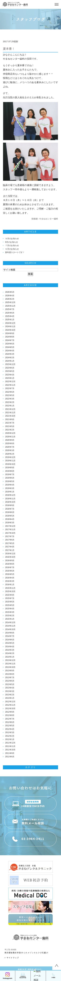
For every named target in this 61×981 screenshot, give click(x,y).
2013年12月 (10, 660)
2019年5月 (9, 481)
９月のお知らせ (12, 238)
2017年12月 (10, 526)
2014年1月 (9, 657)
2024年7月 (9, 340)
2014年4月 (9, 646)
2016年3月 (9, 581)
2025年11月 (10, 306)
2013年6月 (9, 681)
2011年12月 (10, 743)
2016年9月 (9, 560)
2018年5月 (9, 516)
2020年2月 (9, 454)
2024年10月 (10, 330)
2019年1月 (9, 492)
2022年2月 (9, 402)
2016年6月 (9, 571)
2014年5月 (9, 643)
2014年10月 (10, 629)
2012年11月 (10, 705)
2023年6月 (9, 368)
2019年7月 (9, 474)
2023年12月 (10, 364)
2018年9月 (9, 505)
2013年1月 (9, 698)
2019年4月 (9, 485)
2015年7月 (9, 598)
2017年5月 (9, 543)
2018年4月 (9, 519)
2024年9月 (9, 333)
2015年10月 (10, 591)
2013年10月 (10, 667)
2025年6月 (9, 313)
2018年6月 (9, 512)
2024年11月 (10, 326)
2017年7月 (9, 536)
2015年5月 (9, 605)
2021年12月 (10, 409)
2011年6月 (9, 756)
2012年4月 (9, 729)
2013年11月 (10, 664)
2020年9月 (9, 440)
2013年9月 (9, 670)
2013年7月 (9, 677)
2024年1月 (9, 361)
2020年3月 (9, 450)
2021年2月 (9, 430)
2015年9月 (9, 595)
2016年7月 (9, 567)
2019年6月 (9, 478)
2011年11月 (10, 746)
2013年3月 (9, 691)
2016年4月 (9, 578)
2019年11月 (10, 461)
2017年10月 (10, 533)
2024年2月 (9, 357)
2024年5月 (9, 347)
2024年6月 (9, 344)
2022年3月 (9, 399)
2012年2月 (9, 736)
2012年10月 (10, 708)
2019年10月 (10, 464)
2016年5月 (9, 574)
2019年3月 (9, 488)
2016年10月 (10, 557)
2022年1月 (9, 406)
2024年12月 (10, 323)
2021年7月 (9, 423)
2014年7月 (9, 636)
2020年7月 (9, 447)
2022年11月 (10, 385)
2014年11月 (10, 626)
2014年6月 (9, 640)
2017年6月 (9, 540)
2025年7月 (9, 309)
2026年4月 (9, 295)
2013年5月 (9, 684)
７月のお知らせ (12, 245)
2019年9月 (9, 467)
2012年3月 (9, 732)
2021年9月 (9, 419)
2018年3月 (9, 522)
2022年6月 (9, 392)
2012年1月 (9, 739)
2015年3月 (9, 612)
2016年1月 (9, 584)
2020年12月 (10, 433)
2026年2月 (9, 299)
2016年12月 (10, 554)
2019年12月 (10, 457)
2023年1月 (9, 378)
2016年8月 (9, 564)
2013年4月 (9, 688)
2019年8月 (9, 471)
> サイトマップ (11, 957)
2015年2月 (9, 615)
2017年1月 (9, 550)
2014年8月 (9, 633)
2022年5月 (9, 395)
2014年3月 (9, 650)
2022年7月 (9, 388)
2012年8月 (9, 715)
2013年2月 (9, 695)
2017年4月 (9, 547)
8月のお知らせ (11, 242)
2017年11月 (10, 529)
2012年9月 (9, 712)
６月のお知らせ (12, 249)
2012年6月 (9, 722)
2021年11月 (10, 412)
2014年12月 (10, 622)
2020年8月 (9, 443)
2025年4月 (9, 316)
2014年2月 (9, 653)
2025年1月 (9, 319)
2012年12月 (10, 701)
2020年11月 (10, 437)
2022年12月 (10, 381)
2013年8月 (9, 674)
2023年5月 (9, 371)
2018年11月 (10, 498)
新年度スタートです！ (15, 252)
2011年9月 (9, 753)
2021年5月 (9, 426)
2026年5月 (9, 292)
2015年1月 (9, 619)
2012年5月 (9, 725)
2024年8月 (9, 337)
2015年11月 (10, 588)
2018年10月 (10, 502)
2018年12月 (10, 495)
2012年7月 (9, 719)
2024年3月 (9, 354)
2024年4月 (9, 351)
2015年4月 (9, 609)
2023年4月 (9, 375)
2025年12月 (10, 302)
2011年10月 (10, 750)
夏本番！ (9, 48)
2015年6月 (9, 602)
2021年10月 (10, 416)
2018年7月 (9, 509)
